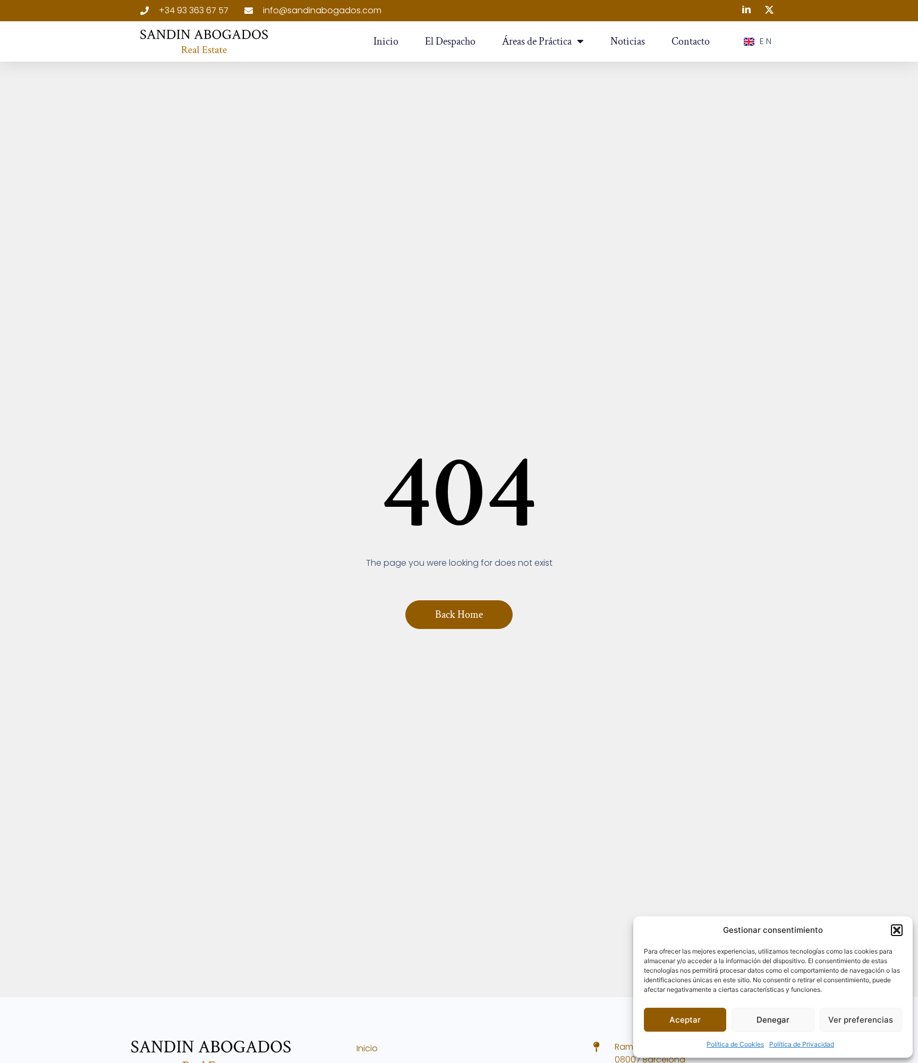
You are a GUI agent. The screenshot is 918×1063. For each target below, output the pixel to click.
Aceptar (685, 1020)
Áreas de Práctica (537, 41)
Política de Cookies (735, 1044)
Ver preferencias (860, 1020)
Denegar (772, 1020)
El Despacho (450, 41)
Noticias (627, 41)
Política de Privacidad (801, 1044)
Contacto (691, 41)
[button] (896, 930)
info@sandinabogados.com (322, 10)
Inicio (385, 41)
